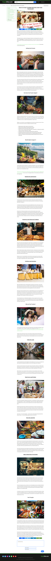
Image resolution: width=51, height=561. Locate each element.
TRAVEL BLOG (21, 557)
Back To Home (46, 5)
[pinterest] (15, 556)
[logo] (7, 2)
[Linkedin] (33, 29)
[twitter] (5, 556)
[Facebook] (22, 29)
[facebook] (3, 556)
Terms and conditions (26, 557)
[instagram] (7, 556)
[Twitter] (27, 29)
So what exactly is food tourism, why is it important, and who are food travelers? (28, 44)
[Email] (39, 29)
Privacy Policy (31, 557)
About (19, 557)
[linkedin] (9, 556)
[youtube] (13, 556)
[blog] (11, 556)
